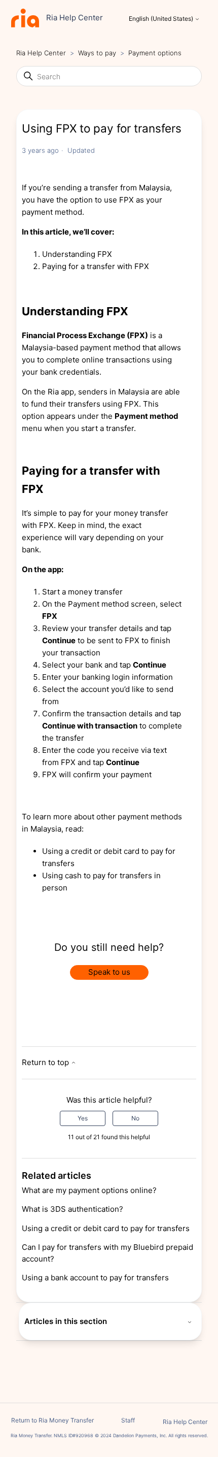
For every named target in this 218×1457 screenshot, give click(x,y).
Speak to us (109, 972)
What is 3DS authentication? (72, 1209)
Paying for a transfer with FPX (95, 266)
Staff (128, 1420)
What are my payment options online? (89, 1190)
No (135, 1118)
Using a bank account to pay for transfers (95, 1277)
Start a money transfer (82, 592)
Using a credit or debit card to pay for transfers (106, 1228)
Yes (83, 1118)
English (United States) (162, 18)
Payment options (154, 53)
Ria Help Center (41, 53)
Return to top (46, 1062)
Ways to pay (98, 53)
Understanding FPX (77, 254)
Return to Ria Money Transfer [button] (52, 1420)
